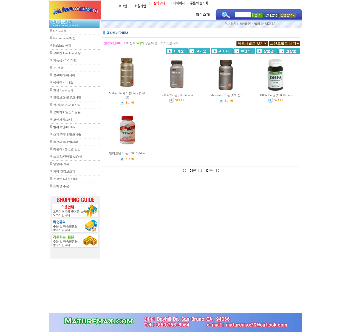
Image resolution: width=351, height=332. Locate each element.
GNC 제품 (59, 30)
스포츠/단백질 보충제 (67, 156)
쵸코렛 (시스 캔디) (65, 178)
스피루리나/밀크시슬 (67, 134)
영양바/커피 (61, 164)
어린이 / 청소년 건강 (67, 149)
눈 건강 (58, 67)
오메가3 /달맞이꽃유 (67, 112)
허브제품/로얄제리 (65, 141)
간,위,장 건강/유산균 (67, 104)
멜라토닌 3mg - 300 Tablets (127, 153)
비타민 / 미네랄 (63, 82)
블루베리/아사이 (64, 75)
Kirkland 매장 (62, 45)
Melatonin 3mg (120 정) (226, 95)
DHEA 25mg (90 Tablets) (176, 95)
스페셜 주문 (61, 186)
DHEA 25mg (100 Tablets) (276, 95)
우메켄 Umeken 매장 (67, 53)
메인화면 (245, 23)
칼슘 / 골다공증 (63, 90)
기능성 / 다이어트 (65, 60)
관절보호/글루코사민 (67, 97)
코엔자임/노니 (62, 119)
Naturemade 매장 (64, 38)
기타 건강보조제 (64, 171)
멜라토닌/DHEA (265, 23)
